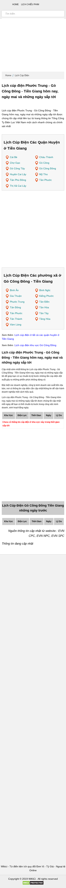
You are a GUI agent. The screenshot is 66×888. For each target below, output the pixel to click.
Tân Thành (16, 318)
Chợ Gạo (15, 162)
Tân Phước (45, 180)
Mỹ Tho (43, 174)
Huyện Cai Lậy (18, 174)
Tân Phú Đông (18, 180)
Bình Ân (14, 290)
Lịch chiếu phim (30, 4)
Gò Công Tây (17, 168)
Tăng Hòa (44, 318)
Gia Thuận (16, 295)
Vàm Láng (15, 324)
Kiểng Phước (46, 295)
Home (8, 75)
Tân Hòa (44, 307)
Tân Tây (44, 313)
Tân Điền (44, 301)
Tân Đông (15, 307)
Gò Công (44, 162)
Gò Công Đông (47, 168)
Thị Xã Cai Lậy (18, 185)
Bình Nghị (44, 290)
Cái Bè (13, 157)
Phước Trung (17, 301)
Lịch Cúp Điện (22, 75)
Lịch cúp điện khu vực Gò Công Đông (35, 345)
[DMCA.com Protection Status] (33, 884)
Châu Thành (46, 157)
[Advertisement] (33, 37)
